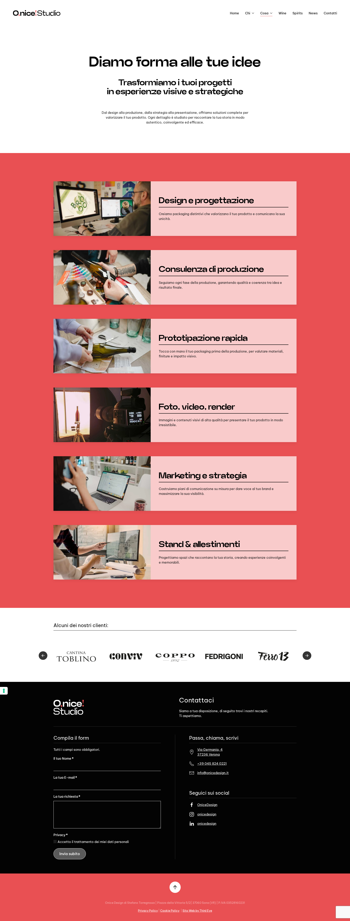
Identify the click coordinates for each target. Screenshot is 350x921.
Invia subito (69, 853)
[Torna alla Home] (36, 13)
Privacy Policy (148, 911)
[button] (43, 655)
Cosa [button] (264, 13)
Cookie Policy (169, 911)
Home (234, 13)
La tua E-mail (65, 777)
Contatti (330, 13)
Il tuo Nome (63, 758)
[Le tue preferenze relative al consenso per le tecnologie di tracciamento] (4, 691)
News (313, 13)
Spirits (297, 13)
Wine (282, 13)
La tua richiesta (66, 796)
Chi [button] (247, 13)
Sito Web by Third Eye (197, 911)
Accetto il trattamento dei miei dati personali (93, 842)
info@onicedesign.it (213, 773)
